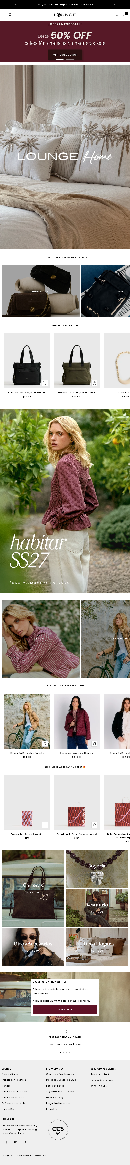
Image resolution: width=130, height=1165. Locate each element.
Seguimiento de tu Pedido (60, 1091)
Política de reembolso (14, 1103)
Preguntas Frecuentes (58, 1103)
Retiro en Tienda (55, 1085)
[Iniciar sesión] (116, 14)
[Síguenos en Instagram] (15, 1142)
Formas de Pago (55, 1097)
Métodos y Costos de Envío (61, 1079)
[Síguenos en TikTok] (25, 1142)
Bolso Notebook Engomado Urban (27, 392)
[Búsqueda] (10, 14)
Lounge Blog (8, 1109)
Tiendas (6, 1085)
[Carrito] (124, 14)
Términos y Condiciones (15, 1091)
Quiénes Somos (10, 1074)
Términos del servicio (13, 1097)
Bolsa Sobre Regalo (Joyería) (27, 834)
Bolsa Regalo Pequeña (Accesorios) (77, 834)
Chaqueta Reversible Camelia (27, 753)
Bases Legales (54, 1109)
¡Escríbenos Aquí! (100, 1074)
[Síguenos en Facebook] (6, 1142)
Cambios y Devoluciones (60, 1074)
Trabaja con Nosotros (14, 1079)
